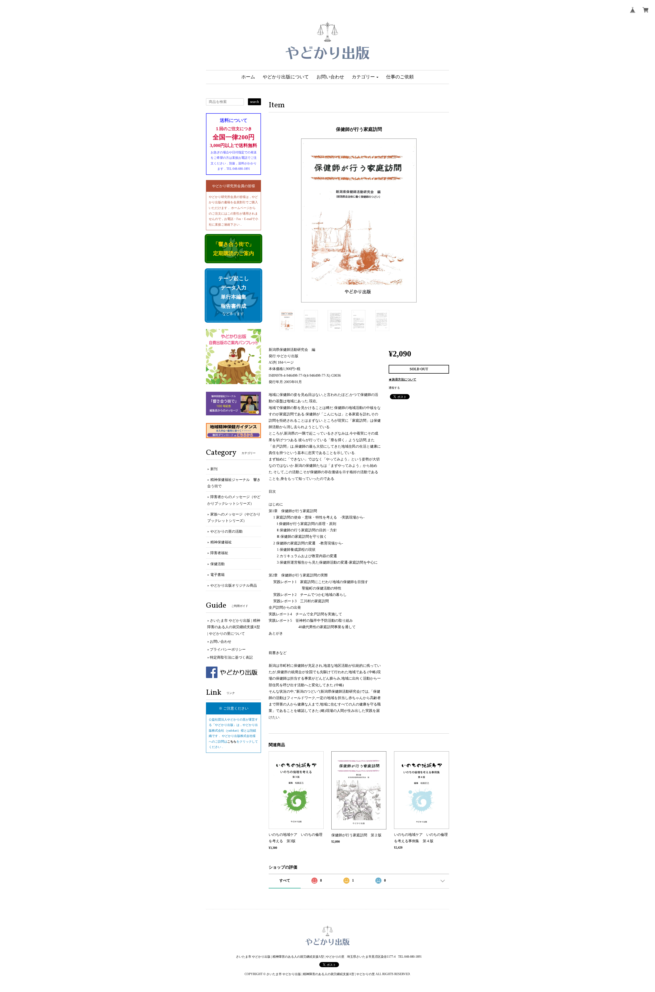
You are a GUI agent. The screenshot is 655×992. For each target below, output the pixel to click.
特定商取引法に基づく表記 (231, 657)
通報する (394, 387)
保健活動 (217, 564)
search (254, 102)
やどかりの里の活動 (226, 531)
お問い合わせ (220, 641)
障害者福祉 (219, 553)
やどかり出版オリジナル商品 (233, 585)
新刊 (213, 469)
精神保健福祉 (221, 542)
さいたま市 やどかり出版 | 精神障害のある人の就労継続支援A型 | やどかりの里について (233, 627)
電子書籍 (217, 575)
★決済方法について (402, 379)
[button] (365, 77)
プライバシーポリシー (228, 649)
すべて (284, 880)
